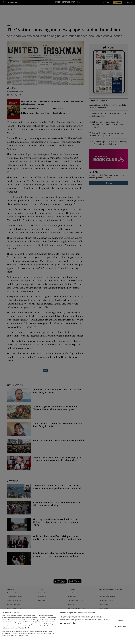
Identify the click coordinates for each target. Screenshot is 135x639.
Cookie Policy (26, 628)
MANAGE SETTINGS (120, 627)
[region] (67, 624)
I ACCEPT (120, 621)
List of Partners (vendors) (68, 623)
